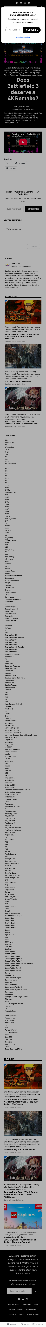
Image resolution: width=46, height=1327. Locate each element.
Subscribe (32, 30)
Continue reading (23, 37)
